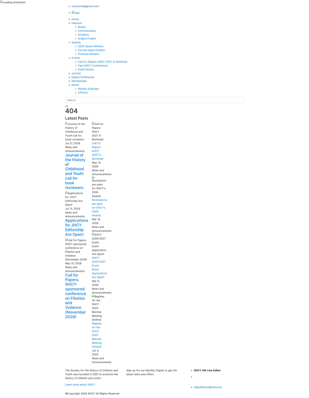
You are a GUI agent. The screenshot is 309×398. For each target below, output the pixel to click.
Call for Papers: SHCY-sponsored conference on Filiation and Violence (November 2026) (75, 296)
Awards (76, 42)
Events (76, 57)
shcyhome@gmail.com (85, 6)
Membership (79, 81)
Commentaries (87, 30)
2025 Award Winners (90, 46)
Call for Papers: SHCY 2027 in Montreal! (102, 61)
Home (75, 19)
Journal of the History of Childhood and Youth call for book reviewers (75, 171)
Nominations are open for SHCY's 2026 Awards (99, 207)
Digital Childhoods (83, 77)
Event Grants (86, 69)
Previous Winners (88, 54)
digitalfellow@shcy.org (208, 387)
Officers (83, 92)
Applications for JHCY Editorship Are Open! (76, 227)
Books (82, 26)
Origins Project (87, 38)
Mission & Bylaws (88, 88)
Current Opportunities (91, 50)
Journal (76, 73)
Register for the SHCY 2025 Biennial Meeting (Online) (97, 335)
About (75, 84)
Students (83, 34)
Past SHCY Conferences (93, 65)
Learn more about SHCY (80, 384)
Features (77, 23)
